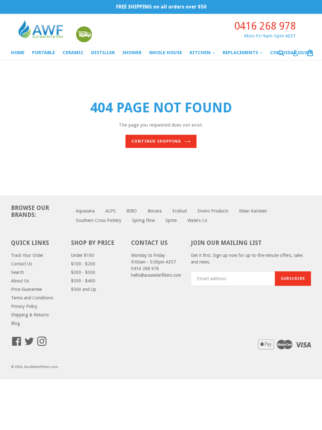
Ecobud (179, 210)
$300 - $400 (83, 280)
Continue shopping (156, 141)
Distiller (103, 52)
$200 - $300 (83, 272)
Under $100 (82, 255)
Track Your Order (27, 255)
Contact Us (21, 263)
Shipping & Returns (30, 314)
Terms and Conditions (32, 297)
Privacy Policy (24, 306)
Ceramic (73, 52)
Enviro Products (212, 210)
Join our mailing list (226, 243)
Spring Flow (143, 220)
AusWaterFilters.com (41, 367)
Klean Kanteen (253, 210)
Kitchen (205, 52)
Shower (132, 52)
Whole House (165, 52)
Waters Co (197, 220)
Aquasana (85, 210)
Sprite (171, 220)
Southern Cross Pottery (98, 220)
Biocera (154, 210)
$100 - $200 (83, 263)
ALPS (110, 210)
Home (18, 52)
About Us (20, 280)
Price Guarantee (26, 289)
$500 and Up (83, 289)
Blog (15, 323)
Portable (43, 52)
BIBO (131, 210)
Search (17, 272)
